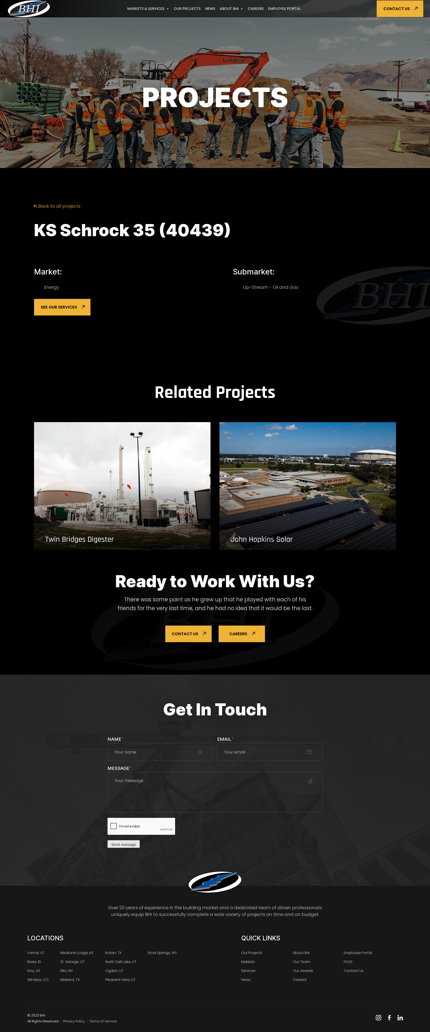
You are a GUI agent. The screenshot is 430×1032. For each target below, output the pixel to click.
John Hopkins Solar (262, 539)
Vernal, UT (35, 952)
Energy (51, 287)
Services (248, 970)
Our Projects (187, 8)
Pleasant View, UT (120, 979)
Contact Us (396, 8)
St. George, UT (72, 961)
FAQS (348, 961)
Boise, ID (34, 961)
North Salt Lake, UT (120, 961)
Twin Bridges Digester (79, 539)
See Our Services (59, 307)
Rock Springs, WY (162, 952)
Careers (256, 8)
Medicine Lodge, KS (76, 952)
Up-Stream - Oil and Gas (270, 287)
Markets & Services (145, 8)
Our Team (301, 961)
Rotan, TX (113, 952)
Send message (123, 844)
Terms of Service (103, 1021)
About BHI (229, 8)
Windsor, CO (38, 979)
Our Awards (303, 970)
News (210, 8)
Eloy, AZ (33, 970)
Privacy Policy (74, 1021)
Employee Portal (284, 8)
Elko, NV (66, 970)
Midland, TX (70, 979)
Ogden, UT (114, 970)
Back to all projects (58, 206)
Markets (248, 961)
